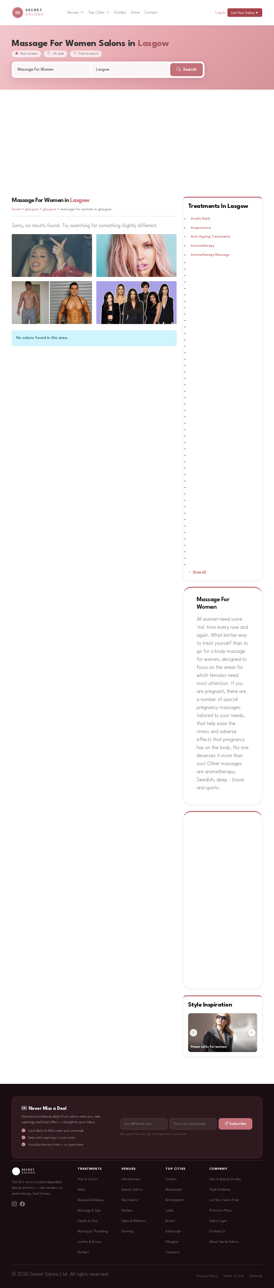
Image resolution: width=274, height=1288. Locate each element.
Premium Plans (220, 1210)
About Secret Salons (224, 1242)
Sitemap (255, 1276)
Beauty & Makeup (90, 1200)
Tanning (127, 1231)
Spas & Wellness (133, 1221)
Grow (135, 12)
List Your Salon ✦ (244, 13)
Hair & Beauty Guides (225, 1179)
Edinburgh (173, 1231)
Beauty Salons (132, 1189)
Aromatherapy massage (210, 255)
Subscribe (237, 1124)
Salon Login (218, 1221)
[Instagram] (14, 1205)
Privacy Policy (207, 1276)
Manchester (173, 1189)
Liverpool (172, 1252)
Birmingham (174, 1200)
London (171, 1179)
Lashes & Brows (89, 1242)
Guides (120, 12)
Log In (220, 12)
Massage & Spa (89, 1210)
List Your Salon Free (224, 1200)
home (16, 209)
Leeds (169, 1210)
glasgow (32, 209)
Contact (151, 12)
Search (189, 69)
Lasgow (79, 200)
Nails (81, 1189)
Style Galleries (219, 1189)
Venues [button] (73, 12)
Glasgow (171, 1242)
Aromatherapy (202, 245)
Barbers (83, 1252)
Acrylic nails (200, 218)
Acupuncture (201, 228)
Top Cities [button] (96, 12)
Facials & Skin (88, 1221)
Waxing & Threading (93, 1231)
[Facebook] (22, 1205)
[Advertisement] (137, 129)
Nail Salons (129, 1200)
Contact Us (217, 1231)
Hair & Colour (88, 1179)
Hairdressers (130, 1179)
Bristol (170, 1221)
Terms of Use (233, 1276)
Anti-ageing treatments (210, 236)
